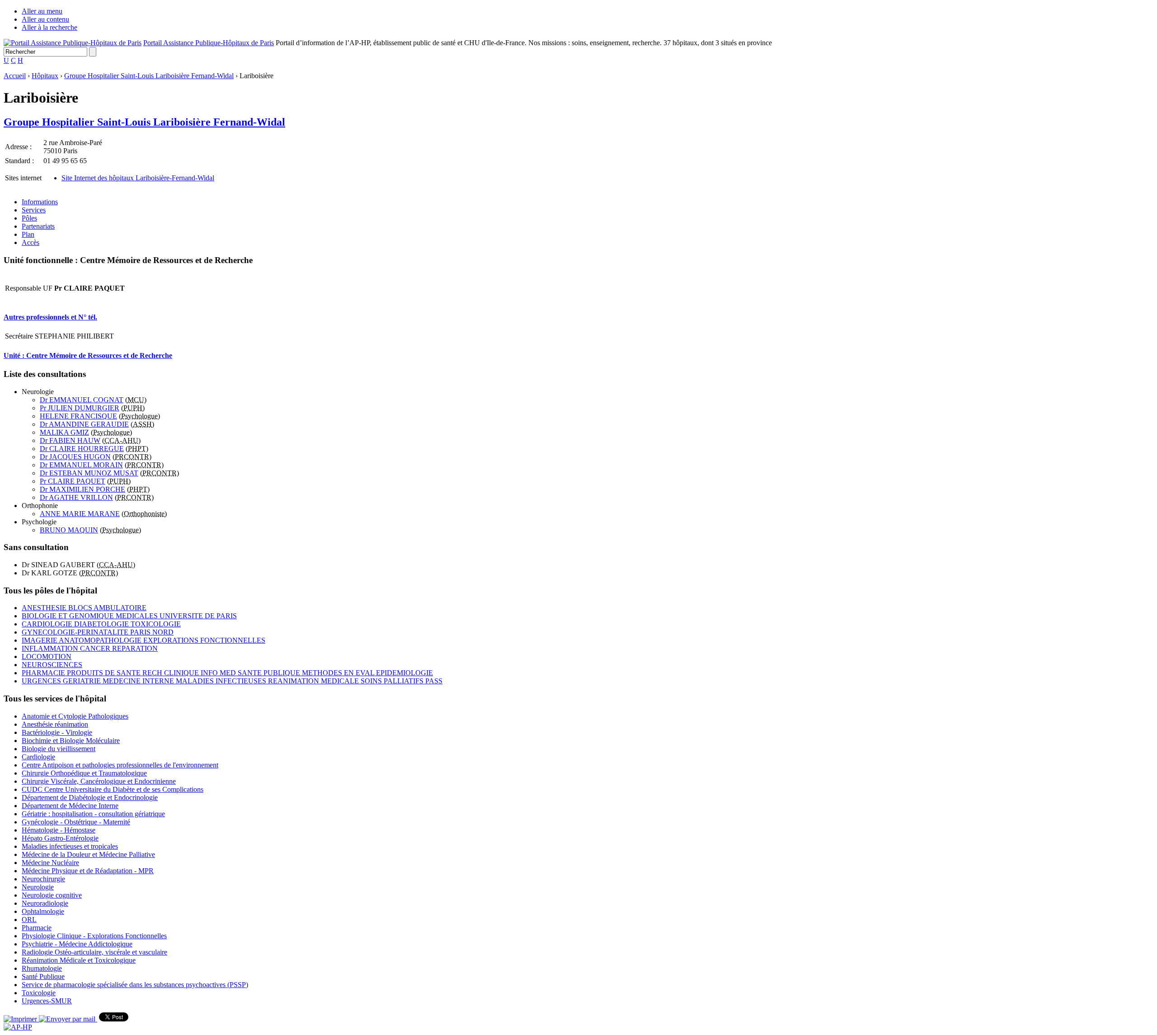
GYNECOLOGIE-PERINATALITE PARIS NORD (98, 632)
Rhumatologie (42, 968)
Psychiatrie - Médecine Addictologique (77, 944)
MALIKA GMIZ (64, 432)
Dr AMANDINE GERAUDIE (84, 424)
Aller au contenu (45, 19)
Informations (40, 202)
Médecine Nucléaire (50, 862)
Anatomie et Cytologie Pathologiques (75, 716)
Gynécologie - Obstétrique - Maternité (76, 822)
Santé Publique (43, 976)
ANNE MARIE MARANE (80, 514)
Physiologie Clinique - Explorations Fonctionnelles (94, 936)
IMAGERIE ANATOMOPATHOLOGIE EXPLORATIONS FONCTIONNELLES (143, 640)
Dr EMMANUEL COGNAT (81, 400)
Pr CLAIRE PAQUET (72, 481)
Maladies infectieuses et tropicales (70, 846)
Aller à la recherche (49, 27)
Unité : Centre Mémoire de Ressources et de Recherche (88, 355)
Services (34, 210)
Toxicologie (39, 993)
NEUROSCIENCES (52, 664)
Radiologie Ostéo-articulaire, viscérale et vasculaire (94, 952)
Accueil (15, 76)
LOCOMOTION (46, 656)
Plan (28, 234)
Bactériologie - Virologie (57, 732)
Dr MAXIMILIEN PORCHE (82, 489)
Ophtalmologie (43, 911)
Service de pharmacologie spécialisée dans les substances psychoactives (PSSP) (135, 984)
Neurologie (38, 887)
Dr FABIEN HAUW (70, 440)
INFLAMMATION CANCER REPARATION (90, 648)
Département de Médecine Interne (70, 805)
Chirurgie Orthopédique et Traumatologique (84, 773)
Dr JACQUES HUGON (75, 457)
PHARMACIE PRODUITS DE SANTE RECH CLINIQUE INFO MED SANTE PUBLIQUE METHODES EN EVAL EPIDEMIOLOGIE (227, 673)
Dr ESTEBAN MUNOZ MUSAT (89, 473)
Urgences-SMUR (47, 1001)
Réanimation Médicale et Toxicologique (79, 960)
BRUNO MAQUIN (69, 530)
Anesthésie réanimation (55, 724)
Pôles (29, 218)
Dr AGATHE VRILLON (76, 497)
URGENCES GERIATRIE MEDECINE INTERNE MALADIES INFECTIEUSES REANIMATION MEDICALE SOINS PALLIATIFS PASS (232, 681)
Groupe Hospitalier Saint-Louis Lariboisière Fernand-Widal (149, 76)
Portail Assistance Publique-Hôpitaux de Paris (208, 43)
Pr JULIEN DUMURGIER (79, 408)
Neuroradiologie (45, 903)
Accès (30, 242)
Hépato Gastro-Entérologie (60, 838)
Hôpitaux (45, 76)
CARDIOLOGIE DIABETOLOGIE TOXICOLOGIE (101, 624)
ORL (29, 919)
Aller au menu (42, 11)
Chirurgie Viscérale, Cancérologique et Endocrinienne (99, 781)
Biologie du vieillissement (58, 749)
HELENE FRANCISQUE (78, 416)
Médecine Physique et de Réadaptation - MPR (88, 871)
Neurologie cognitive (52, 895)
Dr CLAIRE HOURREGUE (82, 448)
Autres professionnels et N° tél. (50, 317)
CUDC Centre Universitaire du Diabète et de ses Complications (112, 789)
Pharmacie (37, 928)
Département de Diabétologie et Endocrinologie (90, 797)
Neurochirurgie (43, 879)
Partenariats (38, 226)
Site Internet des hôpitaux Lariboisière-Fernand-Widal (137, 178)
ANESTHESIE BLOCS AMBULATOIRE (84, 608)
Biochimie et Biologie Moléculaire (71, 740)
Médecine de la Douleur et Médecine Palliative (88, 854)
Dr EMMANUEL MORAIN (81, 465)
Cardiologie (38, 757)
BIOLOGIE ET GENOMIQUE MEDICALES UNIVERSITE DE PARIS (129, 616)
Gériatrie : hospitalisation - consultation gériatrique (93, 814)
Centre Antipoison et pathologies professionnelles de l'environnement (120, 765)
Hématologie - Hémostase (58, 830)
